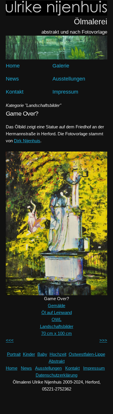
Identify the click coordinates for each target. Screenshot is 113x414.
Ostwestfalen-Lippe (87, 354)
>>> (103, 340)
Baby (42, 354)
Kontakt (14, 92)
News (12, 79)
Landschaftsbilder (56, 326)
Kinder (29, 354)
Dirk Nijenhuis (27, 140)
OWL (56, 319)
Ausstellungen (68, 79)
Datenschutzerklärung (56, 375)
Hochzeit (58, 354)
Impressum (65, 92)
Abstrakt (57, 361)
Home (13, 66)
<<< (10, 340)
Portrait (14, 354)
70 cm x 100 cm (56, 333)
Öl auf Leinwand (56, 312)
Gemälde (56, 305)
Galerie (60, 66)
